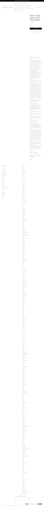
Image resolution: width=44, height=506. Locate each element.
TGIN (23, 460)
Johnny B (23, 344)
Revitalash (23, 438)
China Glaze (23, 266)
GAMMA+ (23, 314)
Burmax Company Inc (25, 260)
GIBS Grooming (24, 318)
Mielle (23, 205)
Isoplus (23, 339)
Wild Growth (24, 490)
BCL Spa (23, 242)
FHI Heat (23, 308)
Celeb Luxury (24, 263)
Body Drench (24, 259)
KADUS (23, 350)
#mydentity (23, 218)
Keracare (23, 196)
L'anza (23, 365)
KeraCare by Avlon (24, 354)
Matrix (23, 175)
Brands (3, 178)
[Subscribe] (29, 498)
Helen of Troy (24, 326)
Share (31, 159)
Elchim (23, 299)
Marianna (23, 484)
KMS (22, 206)
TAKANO (23, 459)
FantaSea (23, 302)
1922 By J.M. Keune (24, 220)
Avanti (23, 236)
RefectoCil (23, 209)
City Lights (23, 269)
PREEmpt (23, 421)
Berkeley (23, 247)
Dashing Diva (24, 284)
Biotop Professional (25, 254)
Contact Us (3, 169)
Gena (23, 317)
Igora (23, 335)
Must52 (23, 390)
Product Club (24, 423)
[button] (36, 31)
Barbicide (23, 239)
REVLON (23, 439)
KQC (2, 196)
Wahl (23, 469)
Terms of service (20, 505)
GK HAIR (23, 320)
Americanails (24, 229)
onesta (23, 184)
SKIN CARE (3, 193)
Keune (23, 359)
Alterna (23, 226)
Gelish (23, 315)
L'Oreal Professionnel (25, 366)
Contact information (29, 505)
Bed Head (23, 245)
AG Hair (23, 221)
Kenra (23, 178)
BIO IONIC (23, 251)
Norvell (23, 399)
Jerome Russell (24, 342)
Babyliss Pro (24, 238)
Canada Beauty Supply (6, 505)
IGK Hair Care (24, 333)
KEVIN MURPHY (24, 360)
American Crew (24, 227)
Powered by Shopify (11, 505)
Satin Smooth (24, 212)
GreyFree (23, 323)
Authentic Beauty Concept (25, 235)
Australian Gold (24, 233)
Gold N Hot (23, 321)
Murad (23, 387)
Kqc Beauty (23, 363)
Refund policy (15, 505)
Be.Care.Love (24, 244)
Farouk (23, 305)
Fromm (23, 312)
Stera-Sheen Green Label (25, 456)
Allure (23, 224)
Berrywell (23, 248)
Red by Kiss (23, 435)
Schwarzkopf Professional (25, 448)
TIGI (22, 463)
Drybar (23, 296)
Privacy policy (24, 505)
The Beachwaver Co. (25, 462)
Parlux (23, 414)
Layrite (23, 369)
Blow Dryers (4, 181)
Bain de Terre (24, 181)
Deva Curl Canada (24, 293)
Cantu (23, 262)
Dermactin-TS (24, 290)
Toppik (23, 468)
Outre (23, 411)
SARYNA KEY (24, 444)
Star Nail (23, 454)
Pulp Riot (23, 427)
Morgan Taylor (24, 384)
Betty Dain (23, 250)
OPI (22, 199)
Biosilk (23, 253)
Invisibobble (24, 338)
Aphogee (23, 230)
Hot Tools (23, 329)
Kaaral (23, 348)
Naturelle (23, 393)
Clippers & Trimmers (5, 187)
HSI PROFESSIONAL (24, 330)
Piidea (23, 417)
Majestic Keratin (24, 371)
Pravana (23, 420)
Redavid (23, 436)
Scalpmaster (24, 211)
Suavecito (23, 487)
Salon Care (23, 442)
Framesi (23, 311)
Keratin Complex (24, 357)
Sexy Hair (23, 451)
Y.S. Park (23, 474)
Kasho (23, 351)
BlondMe (23, 257)
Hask (23, 324)
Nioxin (23, 187)
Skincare (3, 184)
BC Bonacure (24, 241)
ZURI (23, 478)
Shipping (3, 175)
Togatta (23, 465)
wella (3, 190)
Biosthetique (24, 190)
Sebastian (23, 215)
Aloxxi (23, 223)
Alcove (23, 481)
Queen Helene (24, 432)
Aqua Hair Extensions (25, 232)
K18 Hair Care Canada (25, 347)
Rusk (23, 208)
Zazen (23, 475)
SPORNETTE (23, 453)
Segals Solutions (24, 202)
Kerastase (23, 356)
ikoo (22, 336)
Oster (23, 408)
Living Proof (23, 193)
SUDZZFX (23, 457)
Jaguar (23, 341)
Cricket (23, 278)
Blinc (23, 256)
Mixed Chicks (24, 172)
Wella (23, 471)
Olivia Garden (24, 214)
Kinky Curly (23, 217)
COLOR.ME (23, 275)
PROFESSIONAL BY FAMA (25, 426)
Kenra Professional (24, 353)
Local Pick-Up (4, 172)
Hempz (23, 327)
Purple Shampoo (24, 430)
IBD (22, 332)
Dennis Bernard (24, 287)
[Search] (37, 7)
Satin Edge (23, 445)
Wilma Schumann (24, 472)
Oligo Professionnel (25, 402)
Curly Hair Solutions (25, 281)
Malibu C (23, 372)
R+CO (23, 433)
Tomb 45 (23, 466)
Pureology (23, 429)
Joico (23, 345)
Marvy (23, 375)
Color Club (23, 272)
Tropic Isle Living (24, 493)
